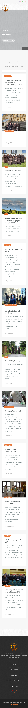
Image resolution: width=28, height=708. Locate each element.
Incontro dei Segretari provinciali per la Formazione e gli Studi (13, 82)
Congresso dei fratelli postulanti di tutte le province (13, 311)
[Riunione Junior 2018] (14, 399)
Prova (6, 166)
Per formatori (8, 445)
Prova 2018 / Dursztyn (13, 361)
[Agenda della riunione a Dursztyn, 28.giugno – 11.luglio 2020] (14, 206)
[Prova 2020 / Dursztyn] (14, 158)
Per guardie (7, 535)
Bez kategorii (8, 76)
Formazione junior (9, 130)
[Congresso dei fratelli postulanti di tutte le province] (14, 296)
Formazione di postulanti (11, 304)
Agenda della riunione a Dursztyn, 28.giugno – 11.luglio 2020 (14, 220)
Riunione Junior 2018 (13, 411)
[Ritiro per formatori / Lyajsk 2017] (14, 489)
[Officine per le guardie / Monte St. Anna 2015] (14, 577)
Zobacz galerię (8, 40)
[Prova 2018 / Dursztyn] (14, 349)
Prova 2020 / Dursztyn (13, 171)
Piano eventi (7, 245)
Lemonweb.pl (14, 704)
